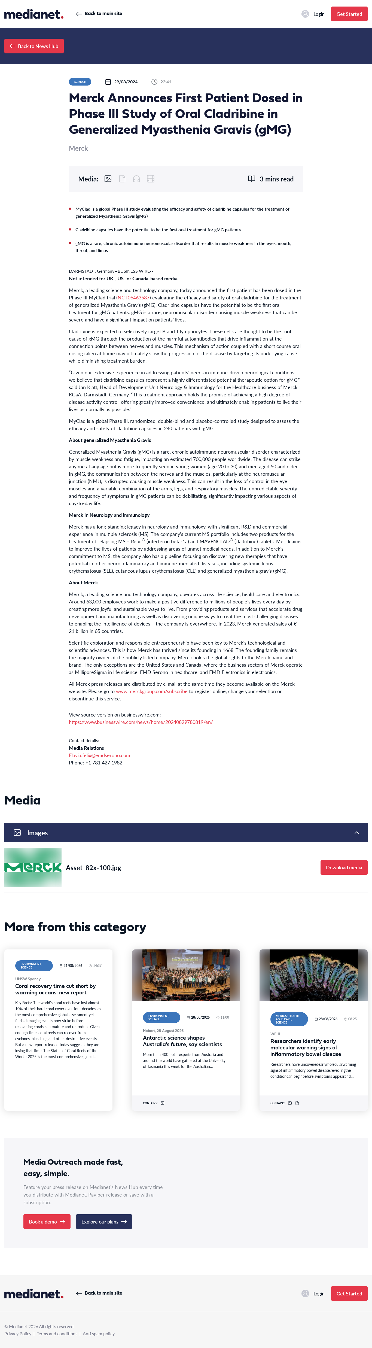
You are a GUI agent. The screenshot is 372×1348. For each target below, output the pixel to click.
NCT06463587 (134, 297)
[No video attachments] (150, 178)
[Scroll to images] (108, 178)
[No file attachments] (122, 178)
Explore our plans (99, 1221)
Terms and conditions (57, 1333)
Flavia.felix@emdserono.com (99, 755)
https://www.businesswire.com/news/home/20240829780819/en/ (141, 721)
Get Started (349, 13)
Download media (344, 867)
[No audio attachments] (136, 178)
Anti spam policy (99, 1333)
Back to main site (103, 13)
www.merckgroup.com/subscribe (152, 691)
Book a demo (43, 1221)
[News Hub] (33, 14)
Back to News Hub (38, 45)
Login (319, 13)
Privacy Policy (17, 1333)
